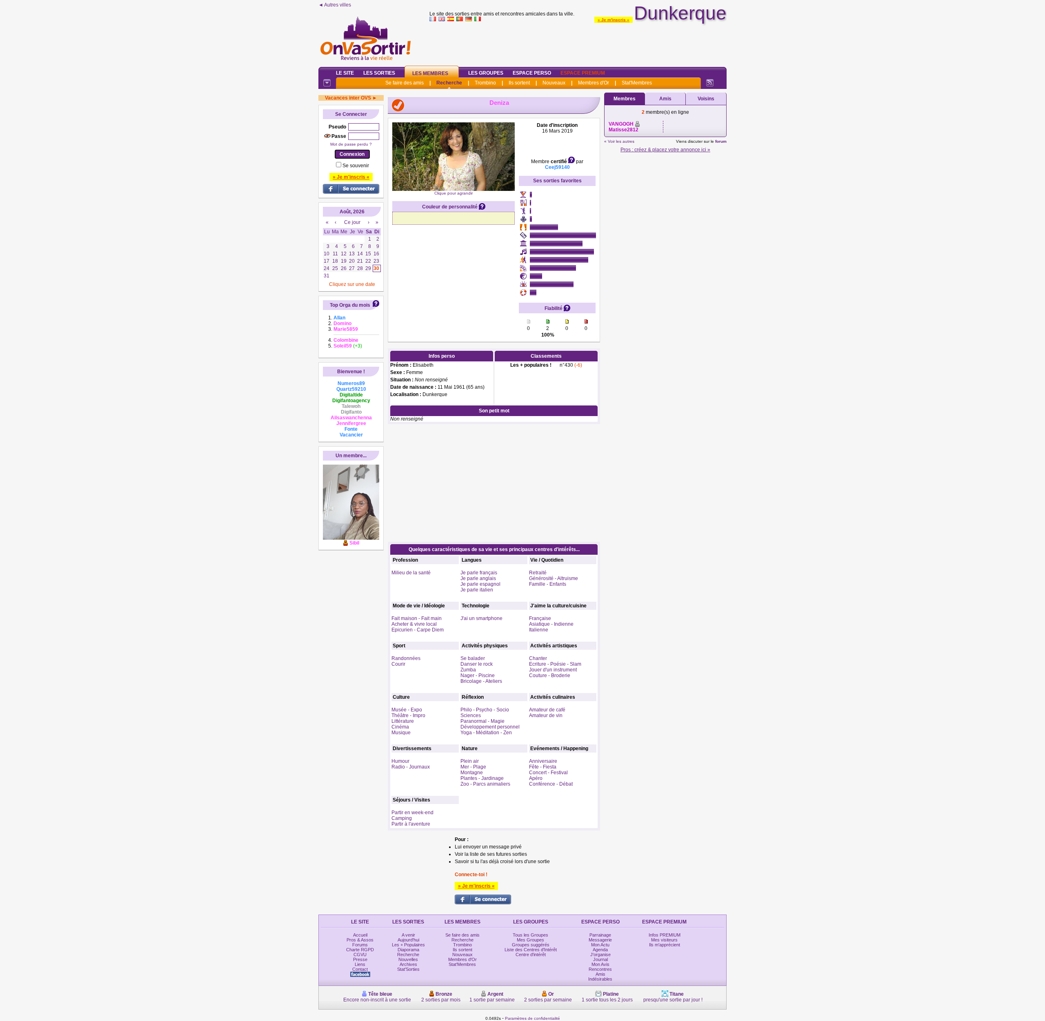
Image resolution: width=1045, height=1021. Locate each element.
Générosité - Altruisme (553, 578)
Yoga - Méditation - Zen (486, 732)
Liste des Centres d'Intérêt (531, 949)
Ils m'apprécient (664, 944)
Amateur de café (547, 710)
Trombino (485, 83)
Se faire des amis (404, 83)
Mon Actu (600, 944)
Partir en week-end (412, 812)
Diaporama (408, 949)
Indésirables (600, 979)
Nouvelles (408, 959)
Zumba (468, 670)
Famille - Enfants (547, 584)
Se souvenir (355, 165)
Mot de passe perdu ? (351, 144)
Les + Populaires (408, 944)
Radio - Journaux (410, 767)
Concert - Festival (548, 772)
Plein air (469, 761)
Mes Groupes (530, 939)
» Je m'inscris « (613, 20)
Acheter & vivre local (414, 624)
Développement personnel (490, 727)
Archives (408, 964)
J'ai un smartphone (481, 618)
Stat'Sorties (408, 969)
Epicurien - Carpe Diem (417, 630)
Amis (665, 99)
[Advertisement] (578, 42)
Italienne (538, 630)
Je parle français (478, 573)
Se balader (472, 658)
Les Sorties (379, 73)
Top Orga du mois (350, 305)
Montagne (471, 772)
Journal (600, 959)
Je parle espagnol (480, 584)
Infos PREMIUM (664, 934)
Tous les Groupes (530, 934)
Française (540, 618)
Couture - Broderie (549, 675)
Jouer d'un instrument (553, 670)
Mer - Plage (473, 767)
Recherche (449, 83)
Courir (398, 664)
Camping (401, 818)
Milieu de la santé (411, 573)
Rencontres (600, 969)
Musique (401, 732)
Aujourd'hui (408, 939)
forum (721, 141)
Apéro (536, 778)
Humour (400, 761)
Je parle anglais (478, 578)
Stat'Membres (637, 83)
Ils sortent (519, 83)
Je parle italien (476, 590)
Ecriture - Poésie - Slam (555, 664)
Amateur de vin (546, 715)
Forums (360, 944)
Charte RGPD (360, 949)
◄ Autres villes (334, 5)
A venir (408, 934)
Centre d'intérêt (531, 954)
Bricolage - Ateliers (481, 681)
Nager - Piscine (477, 675)
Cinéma (400, 727)
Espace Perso (532, 73)
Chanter (538, 658)
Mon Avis (600, 964)
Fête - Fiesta (542, 767)
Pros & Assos (360, 939)
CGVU (360, 954)
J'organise (600, 954)
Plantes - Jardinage (482, 778)
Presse (360, 959)
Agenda (600, 949)
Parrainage (600, 934)
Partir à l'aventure (410, 824)
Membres (625, 99)
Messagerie (600, 939)
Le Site (345, 73)
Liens (360, 964)
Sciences (470, 715)
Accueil (360, 934)
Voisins (706, 99)
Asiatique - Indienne (551, 624)
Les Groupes (485, 73)
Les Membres (430, 73)
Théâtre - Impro (408, 715)
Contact (360, 969)
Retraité (538, 573)
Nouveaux (554, 83)
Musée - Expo (406, 710)
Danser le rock (476, 664)
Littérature (402, 721)
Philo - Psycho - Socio (484, 710)
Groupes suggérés (530, 944)
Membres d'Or (593, 83)
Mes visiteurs (664, 939)
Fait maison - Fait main (416, 618)
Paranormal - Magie (482, 721)
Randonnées (405, 658)
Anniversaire (543, 761)
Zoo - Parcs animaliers (485, 784)
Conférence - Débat (551, 784)
